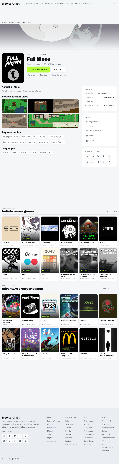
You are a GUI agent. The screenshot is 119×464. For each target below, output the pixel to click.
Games (18, 22)
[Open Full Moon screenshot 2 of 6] (40, 106)
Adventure (69, 424)
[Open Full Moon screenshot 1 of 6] (14, 106)
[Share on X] (87, 156)
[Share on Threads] (93, 161)
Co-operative (89, 438)
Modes (50, 431)
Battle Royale (89, 441)
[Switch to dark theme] (115, 3)
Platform (68, 438)
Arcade (68, 434)
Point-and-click (71, 444)
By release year (108, 428)
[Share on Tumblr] (98, 161)
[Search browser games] (110, 3)
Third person (89, 434)
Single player (89, 421)
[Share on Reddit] (93, 156)
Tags (49, 434)
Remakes (105, 451)
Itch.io (59, 69)
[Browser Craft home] (11, 3)
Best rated (106, 424)
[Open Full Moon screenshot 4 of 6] (14, 121)
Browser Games (53, 421)
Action (68, 428)
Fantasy (68, 441)
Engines (50, 438)
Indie (67, 421)
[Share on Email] (109, 161)
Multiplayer (51, 428)
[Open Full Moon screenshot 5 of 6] (40, 121)
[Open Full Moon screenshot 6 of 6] (66, 121)
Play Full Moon (39, 69)
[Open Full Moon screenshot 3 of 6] (66, 106)
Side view (87, 424)
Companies (51, 441)
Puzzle (68, 431)
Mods (104, 444)
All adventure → (110, 289)
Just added (106, 421)
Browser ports (107, 447)
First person (88, 431)
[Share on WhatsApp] (109, 156)
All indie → (112, 211)
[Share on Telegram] (87, 161)
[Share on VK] (103, 161)
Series (104, 431)
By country (106, 434)
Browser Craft (8, 22)
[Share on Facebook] (103, 156)
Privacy (114, 459)
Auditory (87, 444)
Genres (50, 424)
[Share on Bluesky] (98, 156)
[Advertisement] (59, 14)
